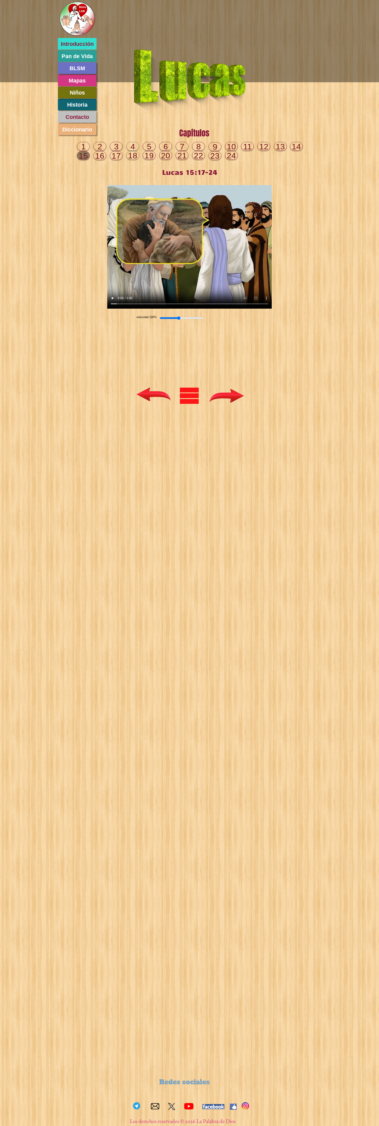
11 (247, 146)
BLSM (77, 68)
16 (99, 155)
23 (215, 155)
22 (198, 155)
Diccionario (77, 129)
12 (263, 146)
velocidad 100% (146, 317)
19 (149, 155)
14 (296, 146)
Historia (77, 105)
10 (231, 146)
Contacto (77, 117)
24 (231, 155)
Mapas (77, 80)
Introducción (77, 44)
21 (182, 155)
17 (116, 155)
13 (280, 146)
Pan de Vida (77, 56)
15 (83, 155)
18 (132, 155)
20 (165, 155)
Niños (77, 93)
